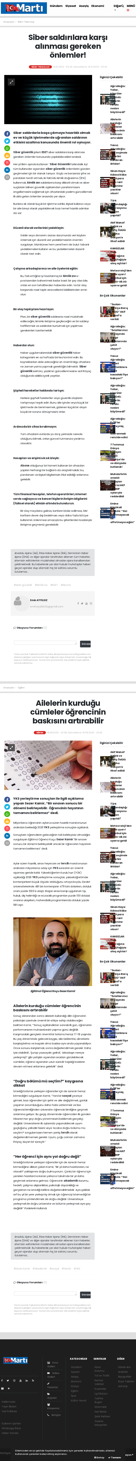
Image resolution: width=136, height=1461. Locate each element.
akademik (71, 1180)
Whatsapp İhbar (11, 1428)
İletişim (56, 1415)
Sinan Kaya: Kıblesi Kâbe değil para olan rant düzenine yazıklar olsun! (118, 182)
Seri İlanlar (101, 1411)
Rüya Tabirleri (126, 1381)
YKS (47, 827)
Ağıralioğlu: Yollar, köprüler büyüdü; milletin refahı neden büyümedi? (118, 99)
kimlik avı (34, 182)
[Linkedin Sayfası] (28, 1380)
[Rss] (34, 1380)
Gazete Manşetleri (101, 1423)
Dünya (75, 1386)
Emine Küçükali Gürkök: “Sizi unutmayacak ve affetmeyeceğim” (122, 513)
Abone (25, 465)
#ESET (54, 585)
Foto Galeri (52, 1364)
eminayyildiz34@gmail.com (46, 606)
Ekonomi (97, 6)
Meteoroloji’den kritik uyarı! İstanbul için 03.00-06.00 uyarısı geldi (121, 278)
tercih (65, 863)
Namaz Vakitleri (99, 1382)
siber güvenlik (56, 169)
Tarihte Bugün (99, 1400)
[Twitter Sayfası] (9, 1380)
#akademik (40, 1268)
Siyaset (70, 6)
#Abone (66, 585)
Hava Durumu (99, 1369)
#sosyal (54, 1268)
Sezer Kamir (65, 839)
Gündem (56, 6)
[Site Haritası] (4, 1388)
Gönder (86, 643)
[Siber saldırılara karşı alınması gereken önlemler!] (48, 99)
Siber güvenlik (23, 152)
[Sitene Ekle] (10, 1388)
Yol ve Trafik (102, 1375)
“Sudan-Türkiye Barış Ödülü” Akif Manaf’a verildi (119, 312)
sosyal (67, 1096)
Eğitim (21, 687)
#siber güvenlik (23, 585)
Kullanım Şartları (11, 1423)
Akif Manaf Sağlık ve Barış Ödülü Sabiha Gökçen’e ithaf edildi (118, 232)
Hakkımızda (8, 1402)
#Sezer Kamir (22, 1268)
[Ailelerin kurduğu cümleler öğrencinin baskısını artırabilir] (48, 765)
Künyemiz (53, 1408)
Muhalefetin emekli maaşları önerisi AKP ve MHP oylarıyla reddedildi (118, 485)
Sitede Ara (124, 1367)
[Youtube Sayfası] (21, 1380)
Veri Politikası (9, 1411)
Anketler (123, 1372)
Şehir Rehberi (102, 1416)
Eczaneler (100, 1389)
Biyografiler (124, 1376)
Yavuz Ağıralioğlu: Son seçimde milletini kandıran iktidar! (118, 154)
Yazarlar (52, 1387)
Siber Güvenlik (60, 164)
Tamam (115, 1457)
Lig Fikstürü (101, 1393)
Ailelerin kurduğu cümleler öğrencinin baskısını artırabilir (117, 129)
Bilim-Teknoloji (26, 22)
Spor (73, 1396)
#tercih (66, 1268)
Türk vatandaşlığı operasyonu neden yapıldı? (118, 208)
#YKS (77, 1268)
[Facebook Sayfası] (3, 1380)
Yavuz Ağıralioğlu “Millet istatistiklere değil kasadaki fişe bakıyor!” (119, 367)
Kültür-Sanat (78, 1400)
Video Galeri (53, 1375)
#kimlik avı (41, 585)
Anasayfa (9, 22)
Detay (100, 1457)
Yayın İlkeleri (9, 1406)
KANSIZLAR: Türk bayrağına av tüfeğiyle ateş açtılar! (118, 256)
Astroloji (122, 1386)
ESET (45, 152)
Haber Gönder (10, 1433)
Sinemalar (101, 1407)
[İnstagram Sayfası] (15, 1380)
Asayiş (84, 6)
